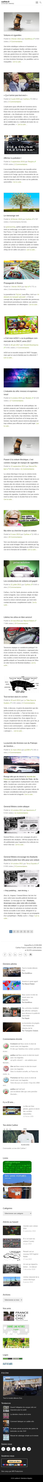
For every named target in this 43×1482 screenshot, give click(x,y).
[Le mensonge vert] (21, 202)
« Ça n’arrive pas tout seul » (15, 95)
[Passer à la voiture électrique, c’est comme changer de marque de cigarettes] (21, 446)
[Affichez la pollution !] (21, 144)
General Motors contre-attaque (16, 807)
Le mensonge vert (11, 216)
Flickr (20, 955)
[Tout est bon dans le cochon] (21, 684)
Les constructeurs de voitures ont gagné (20, 581)
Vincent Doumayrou (30, 345)
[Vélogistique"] (17, 1172)
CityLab (18, 294)
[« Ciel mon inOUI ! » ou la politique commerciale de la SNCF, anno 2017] (21, 324)
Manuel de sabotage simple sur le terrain (24, 1435)
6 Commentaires (15, 587)
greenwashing (10, 227)
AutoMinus (28, 39)
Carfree (26, 99)
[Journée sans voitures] (16, 1334)
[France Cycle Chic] (16, 1321)
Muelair (28, 398)
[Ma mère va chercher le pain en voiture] (21, 518)
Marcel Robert (29, 621)
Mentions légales (26, 1478)
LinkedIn (15, 955)
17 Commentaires (16, 401)
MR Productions (17, 1471)
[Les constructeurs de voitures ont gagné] (21, 568)
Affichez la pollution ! (12, 158)
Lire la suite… (17, 62)
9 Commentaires (21, 866)
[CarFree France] (7, 1359)
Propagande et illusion (13, 283)
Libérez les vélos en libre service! (18, 617)
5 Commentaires (15, 102)
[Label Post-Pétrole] (7, 1364)
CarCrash (21, 1089)
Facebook (5, 955)
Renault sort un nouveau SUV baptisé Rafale (30, 1254)
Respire (31, 161)
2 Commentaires (21, 164)
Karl (26, 287)
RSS (25, 955)
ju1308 (27, 750)
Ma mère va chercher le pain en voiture (20, 531)
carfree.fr (5, 2)
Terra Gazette (31, 863)
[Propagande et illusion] (21, 269)
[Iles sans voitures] (17, 1185)
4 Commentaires (16, 41)
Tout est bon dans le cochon (15, 697)
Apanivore (30, 810)
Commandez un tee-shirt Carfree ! (14, 1148)
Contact (30, 955)
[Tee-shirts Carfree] (21, 1146)
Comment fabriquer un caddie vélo (22, 1421)
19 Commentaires (21, 623)
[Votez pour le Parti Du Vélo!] (16, 1347)
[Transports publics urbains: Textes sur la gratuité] (17, 1198)
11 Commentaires (27, 469)
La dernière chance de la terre (20, 1414)
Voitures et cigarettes (12, 35)
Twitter (10, 955)
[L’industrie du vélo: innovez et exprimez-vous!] (21, 377)
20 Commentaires (15, 537)
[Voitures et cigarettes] (21, 21)
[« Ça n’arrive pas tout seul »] (21, 81)
